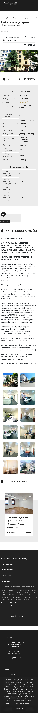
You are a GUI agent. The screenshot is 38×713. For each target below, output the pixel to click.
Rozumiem (19, 709)
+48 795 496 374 (14, 653)
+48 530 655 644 (14, 651)
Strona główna (9, 674)
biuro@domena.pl (14, 658)
